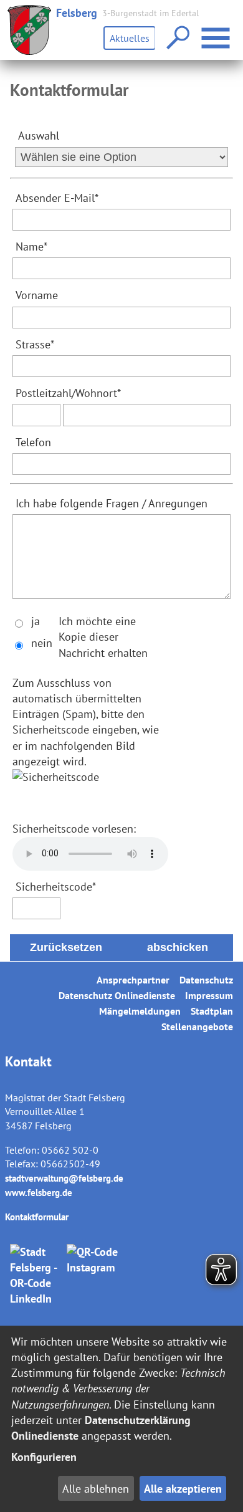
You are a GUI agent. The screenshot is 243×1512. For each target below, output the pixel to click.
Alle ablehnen (95, 1488)
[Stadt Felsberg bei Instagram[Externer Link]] (93, 1275)
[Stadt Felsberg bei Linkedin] (36, 1275)
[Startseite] (29, 30)
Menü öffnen (232, 30)
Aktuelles (130, 38)
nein (41, 643)
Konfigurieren (44, 1457)
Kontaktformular (37, 1217)
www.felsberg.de (38, 1193)
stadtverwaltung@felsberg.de (64, 1178)
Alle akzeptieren (183, 1488)
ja (35, 621)
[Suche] (176, 38)
